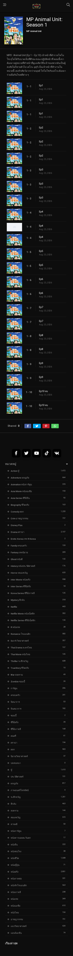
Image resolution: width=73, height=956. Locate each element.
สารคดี (14, 824)
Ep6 (41, 279)
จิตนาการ (15, 702)
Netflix (14, 607)
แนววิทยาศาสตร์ (18, 926)
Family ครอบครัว (19, 545)
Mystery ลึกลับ (18, 600)
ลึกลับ (13, 804)
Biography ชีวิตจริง (20, 505)
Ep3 (41, 169)
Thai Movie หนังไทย (20, 654)
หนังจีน (14, 844)
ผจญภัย (14, 783)
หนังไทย (15, 912)
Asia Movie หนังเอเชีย (21, 491)
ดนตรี (13, 736)
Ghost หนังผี (17, 559)
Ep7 (41, 307)
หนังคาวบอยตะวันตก (21, 838)
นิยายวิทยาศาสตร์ (19, 756)
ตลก (13, 749)
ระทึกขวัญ (16, 797)
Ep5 (41, 251)
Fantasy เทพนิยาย (19, 552)
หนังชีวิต (15, 858)
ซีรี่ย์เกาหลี (16, 729)
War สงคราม (17, 675)
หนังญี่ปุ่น (15, 865)
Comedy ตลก (17, 511)
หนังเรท (14, 899)
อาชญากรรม (17, 919)
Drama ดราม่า (17, 532)
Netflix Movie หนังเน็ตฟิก (23, 613)
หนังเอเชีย (15, 906)
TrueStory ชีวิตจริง (20, 668)
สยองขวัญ (15, 817)
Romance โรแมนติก (20, 634)
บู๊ (11, 770)
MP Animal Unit (33, 31)
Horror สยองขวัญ (19, 573)
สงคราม (15, 810)
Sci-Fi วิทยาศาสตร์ (20, 641)
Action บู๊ (15, 471)
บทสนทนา (16, 763)
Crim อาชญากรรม (19, 518)
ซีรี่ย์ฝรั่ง (14, 722)
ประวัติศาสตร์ (17, 776)
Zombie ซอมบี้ (18, 681)
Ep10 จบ (43, 391)
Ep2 (41, 127)
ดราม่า (14, 742)
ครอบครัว (15, 695)
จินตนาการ (16, 708)
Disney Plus (16, 525)
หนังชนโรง (16, 851)
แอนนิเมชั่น (16, 933)
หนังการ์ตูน (16, 831)
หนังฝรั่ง (14, 872)
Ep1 (41, 85)
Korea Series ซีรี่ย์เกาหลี (23, 593)
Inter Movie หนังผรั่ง (20, 579)
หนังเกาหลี (16, 892)
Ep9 (41, 363)
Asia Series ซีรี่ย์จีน (20, 498)
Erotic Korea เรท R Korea (23, 539)
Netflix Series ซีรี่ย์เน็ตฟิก (23, 620)
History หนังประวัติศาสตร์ (23, 566)
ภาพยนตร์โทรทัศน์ (20, 790)
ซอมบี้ (13, 715)
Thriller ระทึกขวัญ (19, 661)
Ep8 (41, 335)
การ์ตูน (14, 688)
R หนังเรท (15, 627)
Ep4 (41, 211)
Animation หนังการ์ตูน (21, 484)
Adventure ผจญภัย (20, 477)
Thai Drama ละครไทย (21, 647)
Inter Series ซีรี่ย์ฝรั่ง (21, 586)
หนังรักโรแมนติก (19, 885)
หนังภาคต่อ (16, 878)
